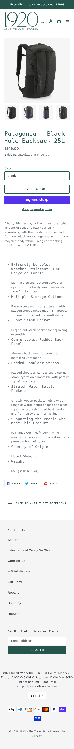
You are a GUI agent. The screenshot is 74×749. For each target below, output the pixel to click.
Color (7, 168)
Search (13, 539)
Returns (14, 613)
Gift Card (15, 582)
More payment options (37, 209)
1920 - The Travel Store (34, 731)
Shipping (10, 154)
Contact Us (16, 561)
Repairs (13, 592)
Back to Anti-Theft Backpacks (40, 503)
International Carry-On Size (29, 550)
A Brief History (19, 571)
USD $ (35, 696)
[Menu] (67, 21)
